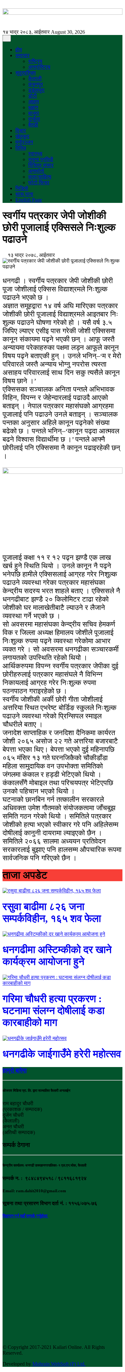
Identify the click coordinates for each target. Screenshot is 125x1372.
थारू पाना (24, 194)
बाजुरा (33, 113)
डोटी (32, 96)
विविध (20, 148)
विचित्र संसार (41, 165)
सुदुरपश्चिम (25, 72)
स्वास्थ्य (35, 153)
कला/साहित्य (39, 176)
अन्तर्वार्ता (36, 171)
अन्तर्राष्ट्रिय (39, 67)
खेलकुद (22, 136)
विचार (20, 130)
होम (18, 49)
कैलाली (35, 78)
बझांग (33, 107)
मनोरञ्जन (24, 142)
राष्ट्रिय (35, 61)
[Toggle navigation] (7, 38)
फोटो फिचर (38, 182)
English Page (28, 200)
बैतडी (33, 124)
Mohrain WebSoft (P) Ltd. (59, 1364)
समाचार (22, 55)
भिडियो (21, 188)
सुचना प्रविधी (40, 159)
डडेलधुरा (36, 90)
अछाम (33, 101)
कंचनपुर (35, 84)
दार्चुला (34, 119)
